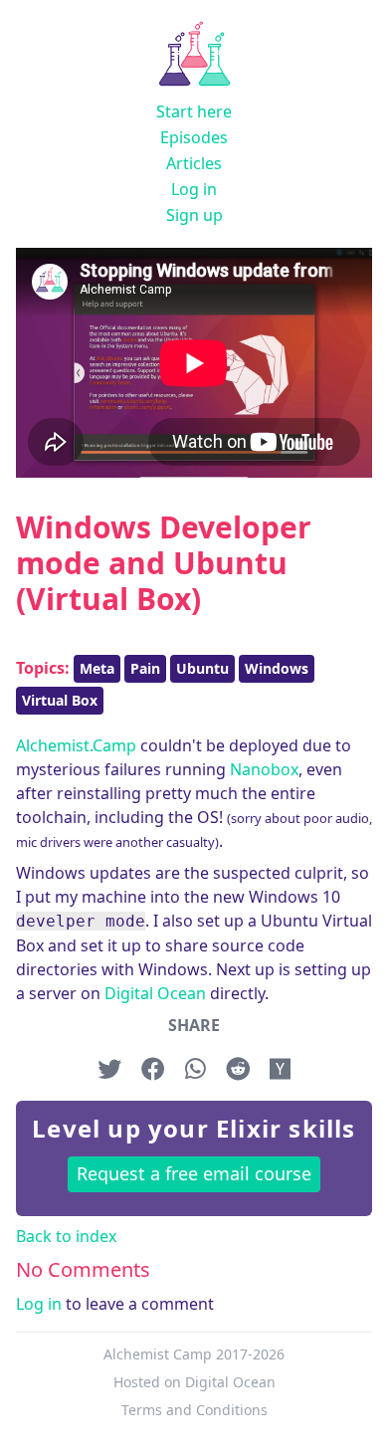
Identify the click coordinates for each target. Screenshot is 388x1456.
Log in (194, 189)
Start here (194, 111)
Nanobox (264, 769)
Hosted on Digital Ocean (194, 1381)
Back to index (66, 1236)
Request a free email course (194, 1173)
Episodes (194, 137)
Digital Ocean (155, 993)
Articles (194, 163)
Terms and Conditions (194, 1409)
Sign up (194, 215)
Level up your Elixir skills (193, 1128)
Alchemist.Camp (76, 745)
